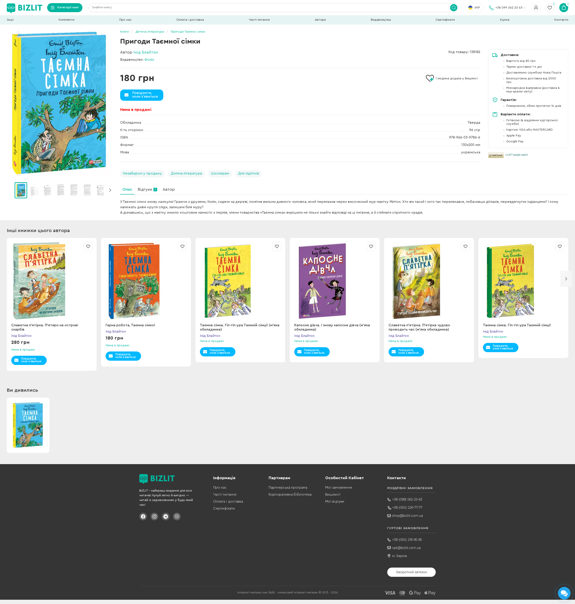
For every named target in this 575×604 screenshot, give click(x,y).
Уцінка (504, 19)
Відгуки (147, 189)
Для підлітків (248, 173)
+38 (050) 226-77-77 (407, 508)
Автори (320, 19)
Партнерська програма (288, 487)
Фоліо (149, 59)
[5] (87, 190)
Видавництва (381, 19)
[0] (21, 190)
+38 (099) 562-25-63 (407, 499)
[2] (47, 190)
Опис (127, 189)
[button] (110, 190)
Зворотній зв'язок (411, 572)
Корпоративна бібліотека (290, 494)
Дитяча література (186, 173)
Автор (169, 189)
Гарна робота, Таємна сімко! (130, 325)
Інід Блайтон (145, 52)
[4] (74, 190)
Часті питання (259, 19)
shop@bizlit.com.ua (407, 516)
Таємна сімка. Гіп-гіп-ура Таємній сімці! (517, 325)
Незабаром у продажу (142, 173)
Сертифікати (445, 19)
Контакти (561, 19)
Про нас (125, 19)
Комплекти (66, 19)
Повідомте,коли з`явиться (145, 94)
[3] (61, 190)
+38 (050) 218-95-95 (407, 540)
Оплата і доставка (190, 19)
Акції (10, 19)
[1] (34, 190)
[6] (100, 190)
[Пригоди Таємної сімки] (59, 103)
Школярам (220, 173)
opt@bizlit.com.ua (406, 548)
